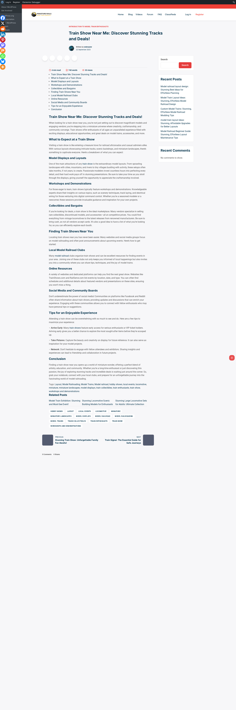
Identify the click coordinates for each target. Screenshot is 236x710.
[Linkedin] (2, 34)
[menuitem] (2, 2)
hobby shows (115, 384)
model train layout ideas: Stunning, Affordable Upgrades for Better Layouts (175, 123)
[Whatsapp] (2, 56)
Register (200, 14)
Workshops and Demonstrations (66, 85)
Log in (188, 14)
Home (121, 14)
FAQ (160, 14)
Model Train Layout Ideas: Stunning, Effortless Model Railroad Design (173, 100)
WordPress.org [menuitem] (7, 16)
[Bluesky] (2, 61)
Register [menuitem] (16, 2)
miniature (53, 387)
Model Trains (87, 384)
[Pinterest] (2, 39)
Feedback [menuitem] (5, 30)
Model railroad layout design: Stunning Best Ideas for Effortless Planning (175, 89)
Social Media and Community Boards (69, 102)
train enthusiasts (121, 387)
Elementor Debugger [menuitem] (31, 2)
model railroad (62, 255)
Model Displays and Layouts (65, 81)
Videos (139, 14)
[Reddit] (2, 29)
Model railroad (101, 384)
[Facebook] (2, 18)
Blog (130, 14)
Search (164, 59)
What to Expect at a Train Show (66, 78)
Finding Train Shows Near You (65, 92)
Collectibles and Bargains (63, 88)
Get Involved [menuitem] (6, 10)
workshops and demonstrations (64, 391)
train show (87, 164)
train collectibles (104, 387)
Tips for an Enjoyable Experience (66, 106)
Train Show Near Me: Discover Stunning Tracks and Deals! (79, 74)
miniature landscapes (69, 387)
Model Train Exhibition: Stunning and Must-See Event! (64, 402)
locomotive (141, 384)
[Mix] (2, 50)
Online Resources (59, 99)
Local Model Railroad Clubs (64, 95)
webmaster (88, 47)
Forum (150, 14)
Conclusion (56, 109)
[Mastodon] (2, 45)
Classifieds (170, 14)
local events (129, 384)
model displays (88, 387)
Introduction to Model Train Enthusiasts (88, 27)
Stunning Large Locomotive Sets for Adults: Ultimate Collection (131, 402)
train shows (75, 328)
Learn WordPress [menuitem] (8, 23)
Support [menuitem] (4, 26)
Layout (58, 384)
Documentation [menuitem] (7, 19)
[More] (2, 67)
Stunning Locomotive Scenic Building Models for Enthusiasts (97, 402)
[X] (2, 23)
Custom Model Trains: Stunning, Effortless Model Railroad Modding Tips (176, 112)
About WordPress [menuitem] (8, 7)
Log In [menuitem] (8, 2)
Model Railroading (71, 384)
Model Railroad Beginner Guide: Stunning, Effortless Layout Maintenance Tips (176, 134)
